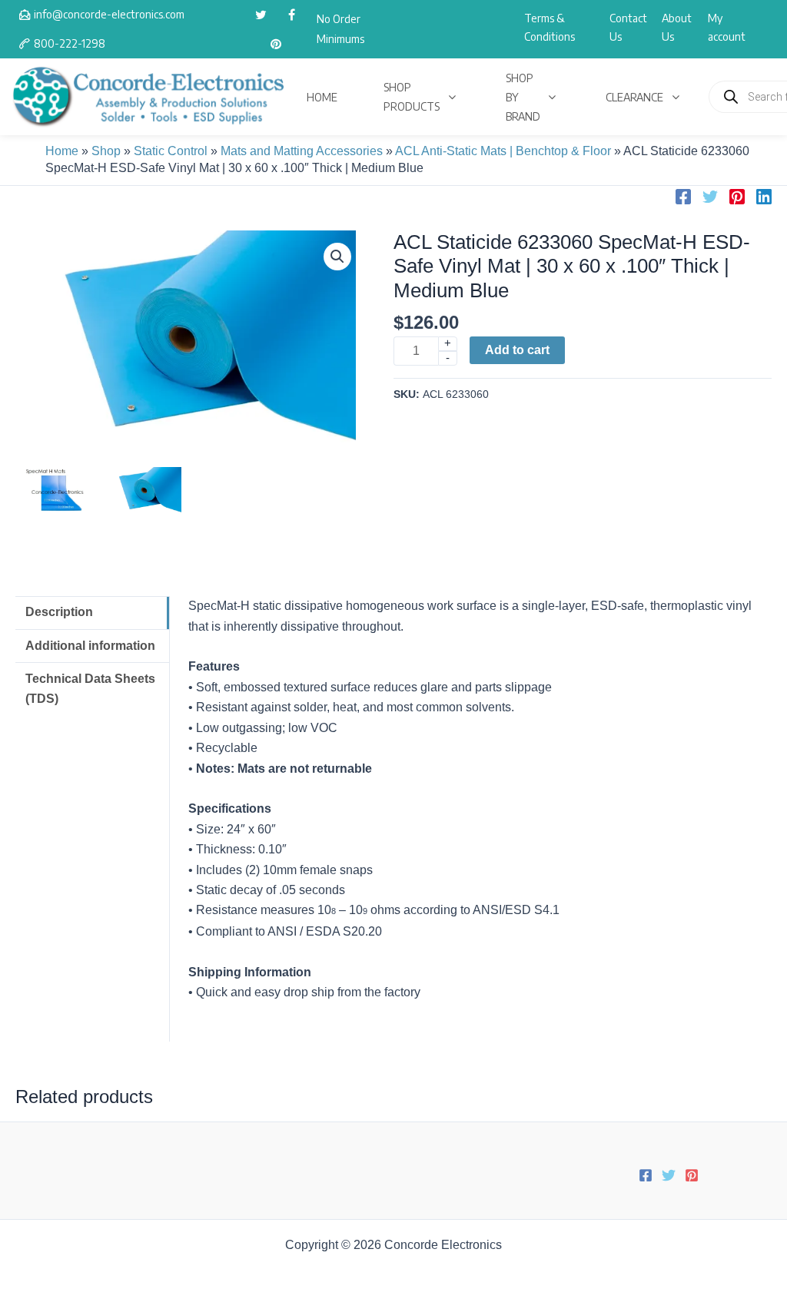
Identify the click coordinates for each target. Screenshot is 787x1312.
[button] (337, 256)
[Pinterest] (737, 196)
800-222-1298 (69, 43)
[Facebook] (683, 196)
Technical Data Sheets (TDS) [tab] (90, 688)
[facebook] (291, 14)
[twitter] (260, 14)
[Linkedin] (764, 196)
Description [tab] (59, 611)
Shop (106, 150)
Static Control (171, 150)
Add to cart (517, 349)
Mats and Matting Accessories (302, 150)
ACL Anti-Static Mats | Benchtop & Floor (503, 150)
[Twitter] (710, 196)
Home (61, 150)
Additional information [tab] (90, 645)
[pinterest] (276, 43)
